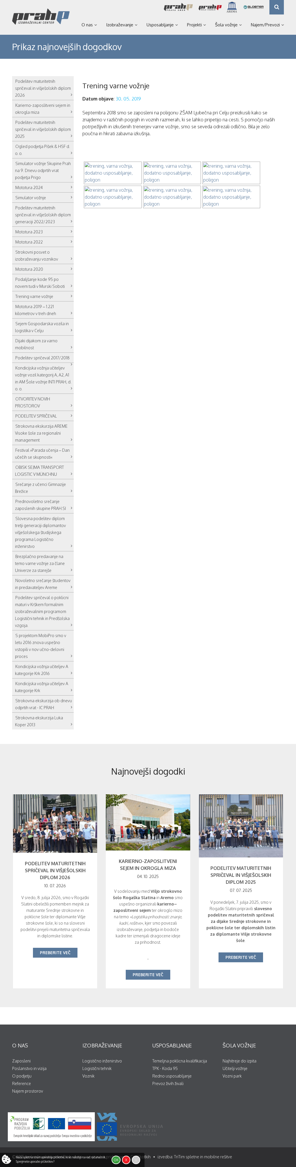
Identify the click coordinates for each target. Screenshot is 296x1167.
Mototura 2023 (29, 231)
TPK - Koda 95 (165, 1068)
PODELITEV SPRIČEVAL (36, 416)
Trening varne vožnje (34, 296)
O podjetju (22, 1075)
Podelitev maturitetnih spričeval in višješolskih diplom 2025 (43, 129)
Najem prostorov (27, 1091)
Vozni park (232, 1075)
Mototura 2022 (29, 241)
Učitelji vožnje (235, 1068)
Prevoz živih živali (168, 1083)
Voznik (88, 1075)
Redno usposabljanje (172, 1075)
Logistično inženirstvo (102, 1060)
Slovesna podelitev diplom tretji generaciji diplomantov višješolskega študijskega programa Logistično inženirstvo (40, 532)
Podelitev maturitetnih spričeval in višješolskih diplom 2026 (43, 88)
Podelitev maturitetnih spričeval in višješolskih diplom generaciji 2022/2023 (43, 214)
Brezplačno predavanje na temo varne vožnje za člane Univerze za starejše (40, 563)
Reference (21, 1083)
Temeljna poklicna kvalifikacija (179, 1060)
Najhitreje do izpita (239, 1060)
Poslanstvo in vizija (29, 1068)
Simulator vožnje (30, 197)
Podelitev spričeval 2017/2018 (42, 357)
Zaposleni (21, 1060)
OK (116, 1160)
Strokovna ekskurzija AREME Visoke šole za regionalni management (41, 433)
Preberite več (55, 952)
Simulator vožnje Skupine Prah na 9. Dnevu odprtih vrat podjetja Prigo (43, 170)
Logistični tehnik (97, 1068)
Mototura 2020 (29, 269)
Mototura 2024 (29, 187)
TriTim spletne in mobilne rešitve (203, 1156)
